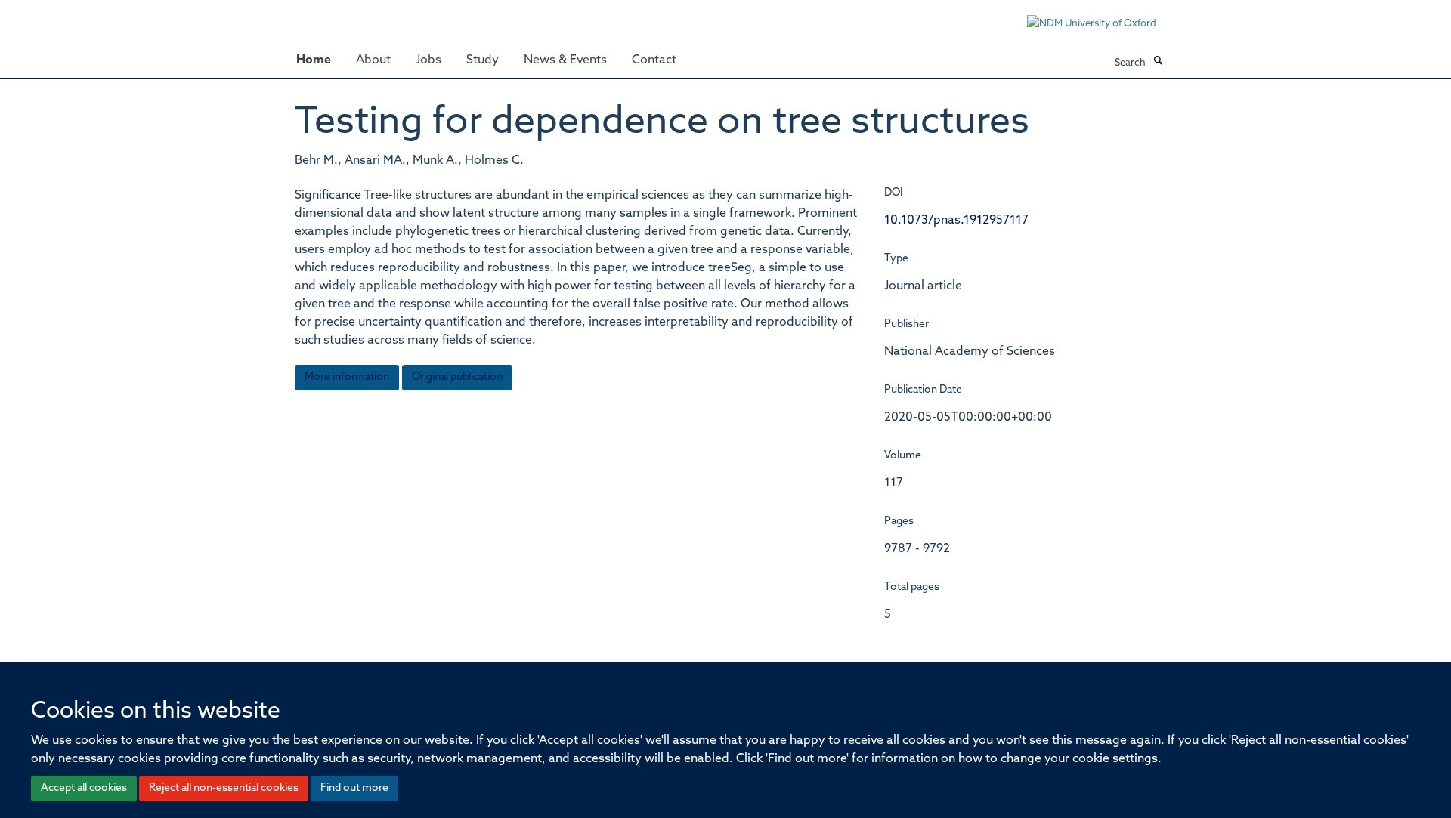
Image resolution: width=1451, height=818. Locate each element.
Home (313, 60)
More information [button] (347, 377)
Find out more (354, 788)
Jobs (428, 60)
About (373, 60)
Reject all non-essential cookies (224, 788)
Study (482, 60)
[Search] (1157, 62)
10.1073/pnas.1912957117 (956, 221)
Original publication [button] (457, 377)
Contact (654, 60)
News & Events (565, 60)
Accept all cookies (84, 788)
